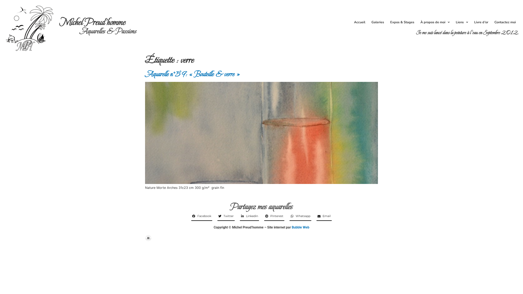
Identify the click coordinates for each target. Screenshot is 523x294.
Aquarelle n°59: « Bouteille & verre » (192, 74)
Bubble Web (300, 227)
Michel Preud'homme (92, 22)
